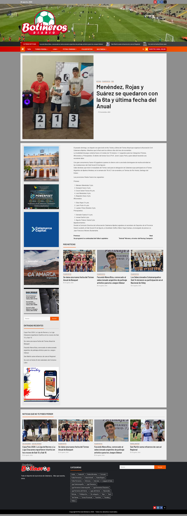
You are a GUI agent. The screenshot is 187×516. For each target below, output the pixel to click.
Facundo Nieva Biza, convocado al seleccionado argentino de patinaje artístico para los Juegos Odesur (112, 280)
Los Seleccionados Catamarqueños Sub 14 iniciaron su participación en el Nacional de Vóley (147, 280)
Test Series (74, 497)
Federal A (81, 474)
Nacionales (106, 491)
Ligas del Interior (36, 443)
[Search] (143, 49)
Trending (107, 497)
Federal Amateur (134, 443)
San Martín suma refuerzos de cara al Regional (89, 44)
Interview (96, 481)
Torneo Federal (41, 49)
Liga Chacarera (26, 443)
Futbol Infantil (89, 477)
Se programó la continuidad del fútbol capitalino (91, 237)
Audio (73, 474)
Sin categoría (94, 494)
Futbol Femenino (76, 477)
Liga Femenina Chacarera (101, 487)
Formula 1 (103, 474)
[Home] (23, 49)
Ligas (55, 49)
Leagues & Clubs (107, 481)
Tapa (29, 49)
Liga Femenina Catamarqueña (80, 487)
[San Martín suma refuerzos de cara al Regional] (147, 430)
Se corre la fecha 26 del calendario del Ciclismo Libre (128, 44)
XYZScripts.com (103, 515)
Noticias (98, 81)
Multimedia (101, 49)
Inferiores (88, 481)
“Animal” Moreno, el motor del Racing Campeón (136, 237)
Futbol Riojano (100, 477)
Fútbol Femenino (69, 49)
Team (109, 494)
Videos (73, 501)
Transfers (98, 497)
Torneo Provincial (86, 497)
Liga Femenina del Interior (79, 491)
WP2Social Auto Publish (85, 515)
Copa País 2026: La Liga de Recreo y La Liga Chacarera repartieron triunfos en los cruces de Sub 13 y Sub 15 (41, 335)
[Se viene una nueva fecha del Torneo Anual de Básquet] (79, 261)
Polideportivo (87, 49)
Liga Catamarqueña (77, 484)
